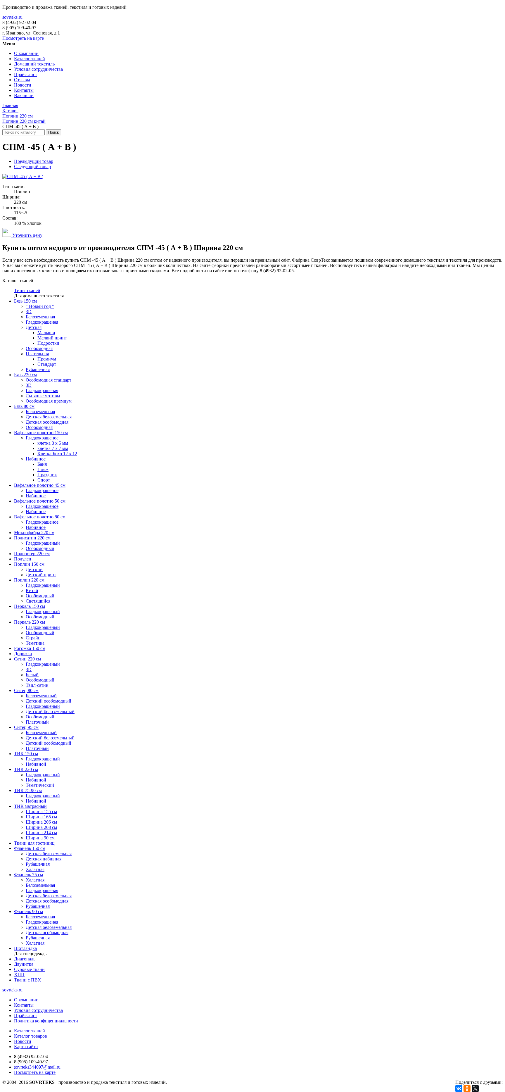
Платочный (37, 722)
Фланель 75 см (28, 874)
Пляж (43, 469)
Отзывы (22, 79)
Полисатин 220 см (32, 537)
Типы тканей (27, 290)
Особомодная (39, 348)
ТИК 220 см (26, 769)
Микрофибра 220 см (34, 532)
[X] (475, 1088)
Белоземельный (41, 695)
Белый (32, 674)
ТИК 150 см (26, 753)
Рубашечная (38, 369)
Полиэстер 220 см (32, 553)
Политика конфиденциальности (46, 1020)
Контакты (24, 90)
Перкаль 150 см (29, 606)
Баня (42, 464)
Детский (34, 569)
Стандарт (46, 364)
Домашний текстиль (34, 63)
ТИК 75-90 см (28, 790)
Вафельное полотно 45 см (39, 485)
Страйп (33, 637)
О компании (26, 53)
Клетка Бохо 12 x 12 (57, 453)
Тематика (35, 643)
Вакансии (24, 95)
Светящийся (38, 600)
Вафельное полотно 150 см (41, 432)
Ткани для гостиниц (34, 843)
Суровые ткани (29, 969)
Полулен (22, 558)
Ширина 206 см (41, 822)
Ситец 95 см (26, 727)
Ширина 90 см (40, 837)
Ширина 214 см (41, 832)
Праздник (47, 474)
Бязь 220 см (25, 374)
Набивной (36, 764)
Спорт (43, 479)
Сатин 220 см (27, 658)
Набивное (36, 458)
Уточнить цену (26, 235)
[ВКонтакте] (458, 1088)
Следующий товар (32, 166)
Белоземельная (40, 316)
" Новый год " (40, 306)
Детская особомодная (47, 422)
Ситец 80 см (26, 690)
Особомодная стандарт (48, 379)
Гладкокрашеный (43, 543)
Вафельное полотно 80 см (39, 516)
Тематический (40, 785)
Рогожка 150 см (29, 648)
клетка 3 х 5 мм (52, 443)
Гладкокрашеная (42, 322)
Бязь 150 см (25, 301)
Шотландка (25, 948)
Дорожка (23, 653)
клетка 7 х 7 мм (52, 448)
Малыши (46, 332)
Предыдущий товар (33, 161)
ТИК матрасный (30, 806)
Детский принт (41, 574)
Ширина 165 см (41, 816)
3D (29, 311)
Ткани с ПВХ (27, 979)
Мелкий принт (52, 337)
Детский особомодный (48, 700)
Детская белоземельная (49, 416)
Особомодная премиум (49, 400)
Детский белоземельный (50, 711)
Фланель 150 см (29, 848)
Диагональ (24, 958)
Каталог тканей (29, 58)
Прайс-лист (25, 74)
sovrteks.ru (12, 17)
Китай (32, 590)
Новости (22, 84)
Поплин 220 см (29, 579)
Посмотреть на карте (23, 38)
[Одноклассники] (467, 1088)
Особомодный (40, 548)
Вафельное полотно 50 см (39, 500)
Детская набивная (43, 858)
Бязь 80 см (24, 406)
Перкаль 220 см (29, 622)
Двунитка (23, 964)
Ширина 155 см (41, 811)
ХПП (19, 974)
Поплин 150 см (29, 564)
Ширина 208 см (41, 827)
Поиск (53, 132)
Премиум (46, 358)
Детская (33, 327)
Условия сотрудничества (38, 69)
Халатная (35, 869)
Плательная (37, 353)
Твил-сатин (37, 685)
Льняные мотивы (43, 395)
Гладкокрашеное (42, 437)
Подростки (48, 343)
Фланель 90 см (28, 911)
